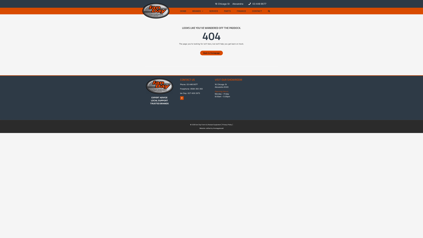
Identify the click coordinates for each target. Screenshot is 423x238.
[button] (270, 11)
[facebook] (182, 98)
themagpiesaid (218, 128)
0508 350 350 (196, 89)
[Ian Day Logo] (156, 4)
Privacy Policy (227, 125)
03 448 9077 (259, 4)
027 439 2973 (194, 93)
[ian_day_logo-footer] (159, 79)
